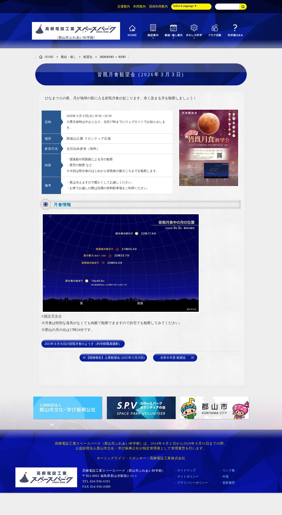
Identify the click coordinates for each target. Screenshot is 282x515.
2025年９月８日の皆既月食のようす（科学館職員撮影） (83, 343)
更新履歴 (229, 482)
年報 (226, 476)
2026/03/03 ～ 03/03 (113, 57)
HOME (49, 57)
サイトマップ (186, 470)
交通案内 (123, 6)
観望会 (88, 57)
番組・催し (68, 57)
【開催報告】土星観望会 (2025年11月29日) (115, 357)
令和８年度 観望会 (173, 357)
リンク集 (229, 470)
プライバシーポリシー (192, 482)
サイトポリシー (188, 476)
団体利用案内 (158, 6)
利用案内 (139, 6)
